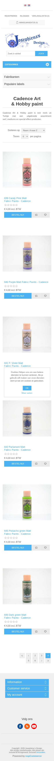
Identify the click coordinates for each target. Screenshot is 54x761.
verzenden (40, 752)
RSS (27, 726)
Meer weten (27, 393)
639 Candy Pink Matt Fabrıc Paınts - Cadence (17, 199)
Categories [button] (11, 64)
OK (27, 388)
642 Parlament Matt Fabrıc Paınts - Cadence (17, 448)
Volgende (41, 660)
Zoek (41, 53)
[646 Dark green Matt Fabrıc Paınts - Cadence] (27, 586)
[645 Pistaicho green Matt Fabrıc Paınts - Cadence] (27, 502)
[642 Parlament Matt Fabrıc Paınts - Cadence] (27, 418)
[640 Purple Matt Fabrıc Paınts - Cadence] (27, 253)
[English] (25, 5)
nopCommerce (33, 756)
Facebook (20, 726)
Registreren (11, 16)
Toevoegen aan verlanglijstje (45, 215)
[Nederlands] (29, 5)
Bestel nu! (18, 215)
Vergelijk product (36, 215)
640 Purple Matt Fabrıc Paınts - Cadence (26, 282)
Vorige (28, 655)
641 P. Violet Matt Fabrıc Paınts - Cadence (17, 364)
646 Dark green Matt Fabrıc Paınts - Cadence (17, 616)
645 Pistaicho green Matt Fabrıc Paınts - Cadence (17, 532)
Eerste (22, 655)
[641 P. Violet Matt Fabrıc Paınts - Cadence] (27, 334)
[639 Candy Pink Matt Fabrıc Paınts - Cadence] (27, 169)
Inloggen (24, 16)
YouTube (34, 726)
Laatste (48, 660)
